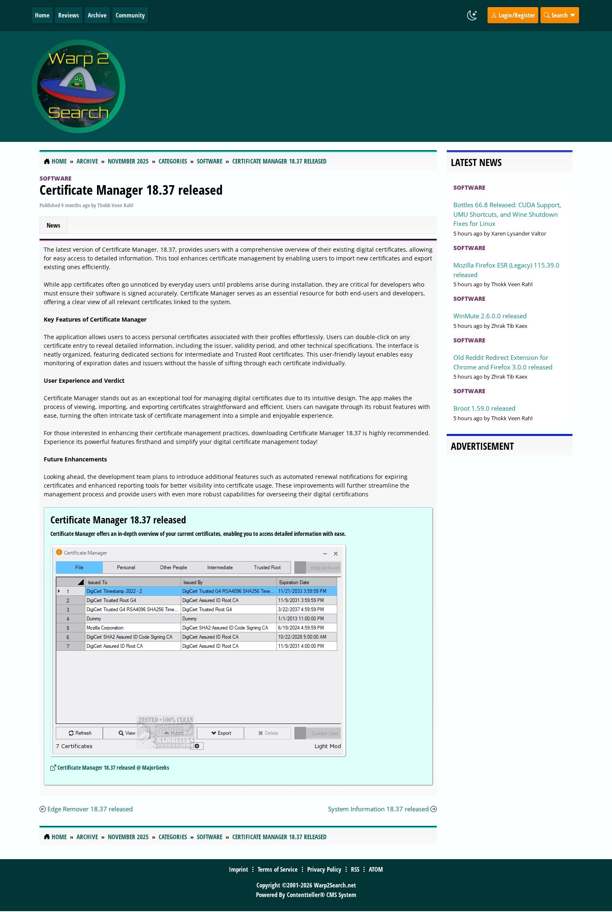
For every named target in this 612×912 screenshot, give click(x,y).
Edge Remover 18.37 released (90, 809)
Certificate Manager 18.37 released (131, 189)
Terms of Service (278, 869)
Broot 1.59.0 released (484, 408)
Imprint (238, 869)
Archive (97, 15)
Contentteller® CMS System (321, 894)
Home (42, 15)
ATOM (376, 869)
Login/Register (516, 15)
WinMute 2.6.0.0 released (490, 316)
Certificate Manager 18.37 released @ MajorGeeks (113, 767)
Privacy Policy (324, 869)
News (53, 225)
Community (130, 15)
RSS (355, 869)
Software (56, 178)
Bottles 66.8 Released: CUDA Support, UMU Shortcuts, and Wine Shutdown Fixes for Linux (507, 214)
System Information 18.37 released (378, 809)
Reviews (68, 15)
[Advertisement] (355, 87)
